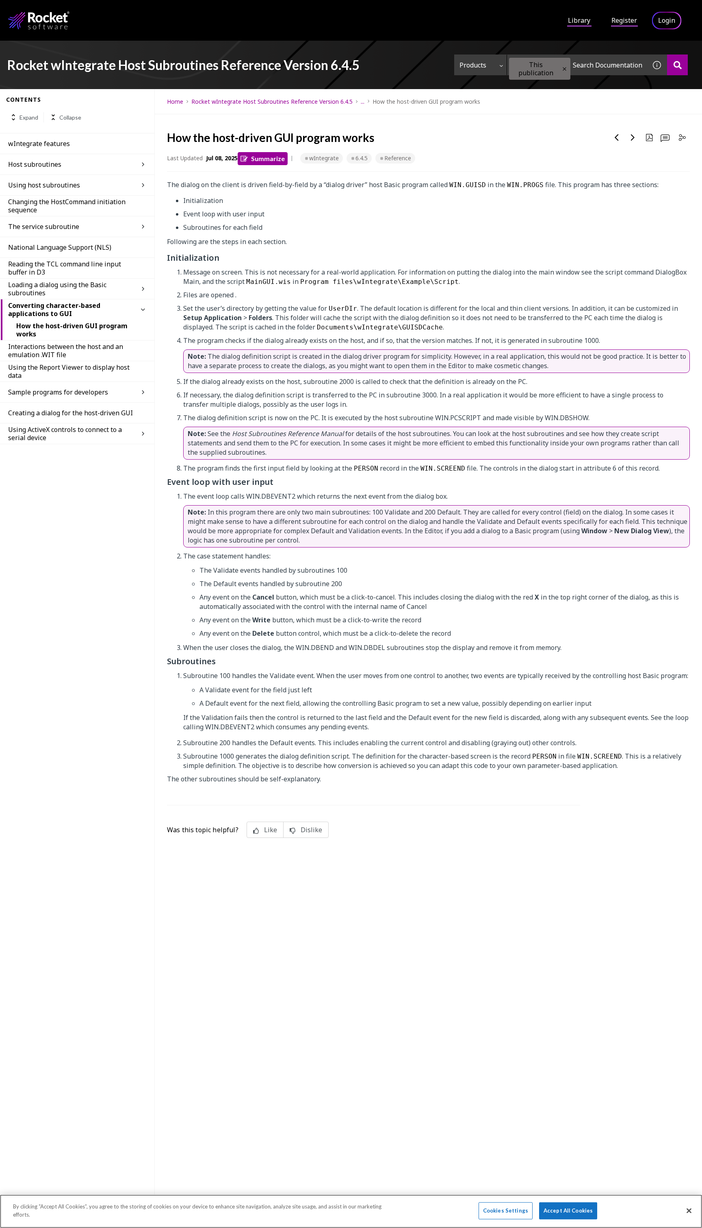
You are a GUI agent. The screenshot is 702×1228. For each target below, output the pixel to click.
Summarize (268, 158)
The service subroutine (43, 226)
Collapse (70, 117)
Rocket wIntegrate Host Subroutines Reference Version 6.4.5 (272, 101)
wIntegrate (324, 158)
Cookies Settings (505, 1210)
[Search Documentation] (677, 65)
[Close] (689, 1210)
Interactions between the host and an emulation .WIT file (65, 350)
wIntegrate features (39, 143)
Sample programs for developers (58, 392)
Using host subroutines (44, 185)
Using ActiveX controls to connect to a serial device (65, 433)
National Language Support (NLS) (59, 247)
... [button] (362, 101)
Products (472, 65)
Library (579, 20)
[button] (564, 69)
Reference (397, 158)
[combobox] (577, 65)
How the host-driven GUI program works (72, 330)
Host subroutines (34, 164)
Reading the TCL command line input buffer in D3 (64, 268)
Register (624, 20)
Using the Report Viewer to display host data (69, 371)
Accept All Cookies (568, 1210)
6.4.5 (361, 158)
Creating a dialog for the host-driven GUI (70, 412)
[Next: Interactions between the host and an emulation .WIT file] (633, 137)
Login (666, 20)
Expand (29, 117)
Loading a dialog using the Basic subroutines (57, 288)
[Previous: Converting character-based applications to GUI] (617, 137)
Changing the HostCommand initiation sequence (67, 205)
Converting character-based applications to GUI (54, 309)
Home (175, 101)
